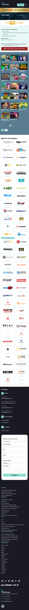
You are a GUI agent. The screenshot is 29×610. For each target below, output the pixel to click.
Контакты (20, 4)
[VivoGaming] (21, 358)
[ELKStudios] (8, 197)
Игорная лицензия (5, 511)
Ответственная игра (5, 541)
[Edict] (8, 189)
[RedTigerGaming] (8, 319)
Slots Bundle (3, 501)
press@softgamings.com (6, 407)
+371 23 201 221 (5, 422)
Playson (3, 550)
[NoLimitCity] (8, 266)
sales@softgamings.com (6, 398)
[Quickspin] (21, 304)
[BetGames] (21, 158)
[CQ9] (8, 181)
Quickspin (3, 566)
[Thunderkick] (8, 350)
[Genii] (8, 220)
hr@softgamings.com (6, 412)
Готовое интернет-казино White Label (8, 490)
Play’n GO (3, 548)
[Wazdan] (8, 365)
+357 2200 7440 (4, 420)
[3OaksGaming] (21, 143)
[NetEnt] (21, 258)
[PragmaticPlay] (21, 296)
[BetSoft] (8, 166)
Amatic (2, 557)
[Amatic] (8, 151)
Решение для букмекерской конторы (8, 504)
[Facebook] (2, 581)
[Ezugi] (21, 204)
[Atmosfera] (8, 158)
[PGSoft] (8, 281)
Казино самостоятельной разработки (8, 493)
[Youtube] (9, 581)
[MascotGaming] (8, 258)
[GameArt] (21, 212)
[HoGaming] (21, 235)
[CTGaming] (21, 181)
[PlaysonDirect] (21, 289)
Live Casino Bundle (5, 503)
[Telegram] (19, 581)
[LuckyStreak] (21, 250)
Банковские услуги (5, 510)
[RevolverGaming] (21, 327)
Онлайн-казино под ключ (6, 492)
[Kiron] (8, 250)
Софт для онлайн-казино (6, 495)
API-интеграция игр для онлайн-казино (9, 529)
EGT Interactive (4, 559)
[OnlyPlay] (21, 266)
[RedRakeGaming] (21, 312)
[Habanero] (21, 227)
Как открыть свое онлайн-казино (8, 526)
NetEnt (2, 547)
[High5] (8, 235)
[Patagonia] (21, 273)
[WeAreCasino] (21, 365)
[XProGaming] (21, 373)
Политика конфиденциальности (7, 534)
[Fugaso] (8, 212)
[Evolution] (21, 197)
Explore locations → (5, 430)
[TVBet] (8, 358)
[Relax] (8, 327)
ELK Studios (3, 569)
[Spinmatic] (8, 342)
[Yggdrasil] (8, 381)
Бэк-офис (3, 513)
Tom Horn (3, 571)
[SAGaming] (8, 335)
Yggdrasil (3, 555)
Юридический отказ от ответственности (9, 537)
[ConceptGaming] (21, 174)
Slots (6, 130)
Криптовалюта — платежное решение (9, 508)
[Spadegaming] (21, 335)
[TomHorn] (21, 350)
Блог (2, 521)
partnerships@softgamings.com (8, 403)
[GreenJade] (8, 227)
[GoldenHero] (21, 220)
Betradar (3, 567)
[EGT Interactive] (21, 189)
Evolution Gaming (4, 545)
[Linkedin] (12, 581)
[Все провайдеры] (21, 381)
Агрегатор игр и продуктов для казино (9, 515)
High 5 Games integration (7, 39)
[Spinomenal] (21, 342)
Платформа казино (5, 528)
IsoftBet (2, 564)
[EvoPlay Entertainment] (8, 204)
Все (2, 130)
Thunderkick (3, 560)
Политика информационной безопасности (9, 539)
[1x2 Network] (8, 143)
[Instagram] (16, 581)
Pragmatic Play (4, 562)
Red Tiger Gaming (4, 553)
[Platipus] (21, 281)
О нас (2, 519)
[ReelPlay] (21, 319)
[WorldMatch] (8, 373)
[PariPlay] (8, 273)
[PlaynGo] (8, 289)
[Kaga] (21, 243)
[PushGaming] (8, 304)
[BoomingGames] (8, 174)
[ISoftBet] (8, 243)
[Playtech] (8, 296)
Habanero (3, 573)
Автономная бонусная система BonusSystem (10, 506)
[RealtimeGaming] (8, 312)
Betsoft (2, 552)
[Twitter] (5, 581)
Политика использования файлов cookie (9, 535)
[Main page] (5, 3)
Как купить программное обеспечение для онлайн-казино (13, 524)
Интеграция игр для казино (6, 499)
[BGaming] (21, 166)
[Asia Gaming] (21, 151)
